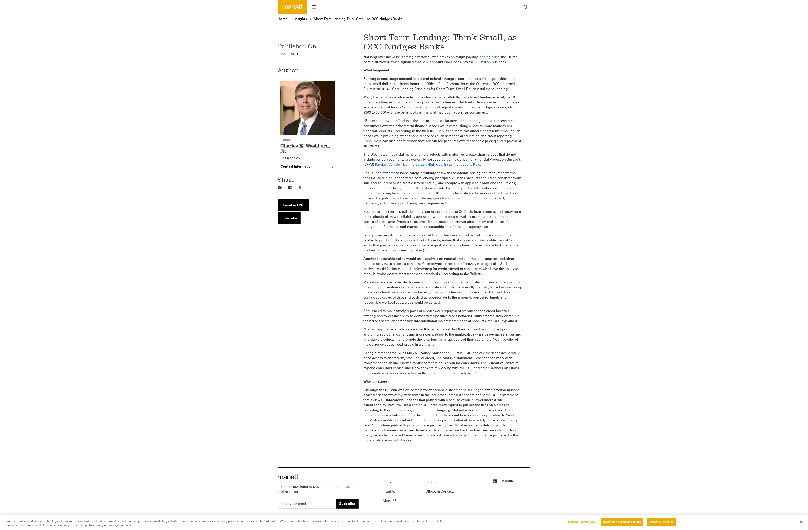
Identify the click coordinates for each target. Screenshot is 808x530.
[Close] (801, 522)
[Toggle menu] (314, 7)
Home (282, 19)
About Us (390, 501)
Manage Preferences (581, 522)
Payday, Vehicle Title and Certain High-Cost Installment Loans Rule (427, 165)
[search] (526, 7)
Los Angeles (290, 158)
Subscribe (289, 218)
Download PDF (293, 205)
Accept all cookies (661, 522)
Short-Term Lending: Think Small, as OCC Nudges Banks (358, 19)
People (388, 482)
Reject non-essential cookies (622, 522)
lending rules (489, 57)
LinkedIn (506, 481)
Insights (300, 19)
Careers (431, 482)
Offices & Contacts (439, 491)
